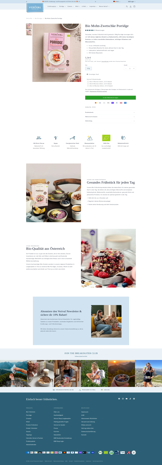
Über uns (57, 412)
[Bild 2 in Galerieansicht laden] (29, 32)
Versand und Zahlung (88, 421)
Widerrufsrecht (86, 425)
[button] (52, 6)
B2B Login (131, 1)
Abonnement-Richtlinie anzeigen (98, 91)
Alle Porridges (38, 18)
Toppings (29, 435)
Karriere (56, 431)
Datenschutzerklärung (88, 431)
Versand (71, 461)
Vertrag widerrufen (87, 428)
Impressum (84, 412)
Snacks (28, 431)
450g (88, 68)
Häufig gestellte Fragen (61, 421)
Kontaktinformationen (79, 461)
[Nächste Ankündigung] (95, 1)
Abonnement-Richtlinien (89, 418)
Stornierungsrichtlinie (98, 461)
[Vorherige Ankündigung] (27, 1)
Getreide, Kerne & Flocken (34, 438)
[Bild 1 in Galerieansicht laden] (29, 26)
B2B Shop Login (59, 441)
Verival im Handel (59, 425)
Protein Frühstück (32, 425)
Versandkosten (105, 61)
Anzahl (125, 65)
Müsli (28, 421)
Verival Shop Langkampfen (62, 418)
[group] (13, 373)
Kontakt (83, 435)
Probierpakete (30, 441)
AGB (82, 415)
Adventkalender (31, 444)
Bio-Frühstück (30, 412)
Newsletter (57, 435)
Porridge (29, 415)
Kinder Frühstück (31, 428)
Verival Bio (29, 18)
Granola (28, 418)
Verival (31, 461)
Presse (56, 428)
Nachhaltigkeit (58, 415)
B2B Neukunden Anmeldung (63, 438)
